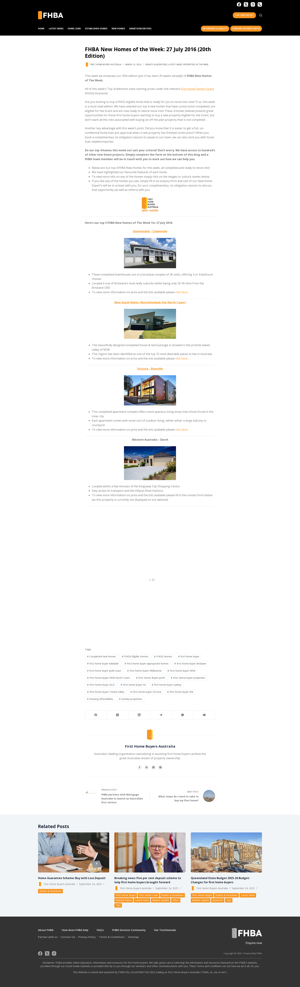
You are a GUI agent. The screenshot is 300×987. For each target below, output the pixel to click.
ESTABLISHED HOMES (96, 28)
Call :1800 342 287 (244, 15)
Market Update (160, 900)
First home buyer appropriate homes (146, 663)
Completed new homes (101, 656)
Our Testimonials (165, 930)
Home (41, 28)
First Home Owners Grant (197, 89)
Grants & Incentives (156, 64)
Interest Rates (124, 900)
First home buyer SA (133, 684)
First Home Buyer (126, 895)
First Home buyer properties (188, 677)
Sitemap (133, 937)
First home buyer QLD (101, 684)
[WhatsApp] (182, 715)
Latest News (56, 28)
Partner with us (47, 937)
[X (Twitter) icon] (153, 767)
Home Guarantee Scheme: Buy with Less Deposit (72, 878)
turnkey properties (130, 699)
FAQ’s (100, 930)
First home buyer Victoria (145, 691)
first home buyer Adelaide (103, 663)
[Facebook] (239, 4)
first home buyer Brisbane (190, 663)
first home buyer (188, 656)
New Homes (118, 28)
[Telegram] (161, 715)
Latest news (175, 64)
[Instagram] (253, 4)
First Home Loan (148, 895)
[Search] (260, 15)
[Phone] (260, 4)
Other (176, 900)
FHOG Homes (163, 656)
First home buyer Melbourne (144, 670)
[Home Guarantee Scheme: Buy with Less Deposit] (73, 852)
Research (217, 900)
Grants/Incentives (140, 28)
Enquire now (254, 943)
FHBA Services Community (129, 930)
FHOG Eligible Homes (135, 656)
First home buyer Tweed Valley (105, 691)
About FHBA (45, 930)
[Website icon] (146, 767)
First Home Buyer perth (150, 677)
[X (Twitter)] (246, 4)
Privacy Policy (87, 937)
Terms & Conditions (112, 937)
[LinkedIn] (139, 715)
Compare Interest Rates (246, 28)
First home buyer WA (180, 691)
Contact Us (68, 937)
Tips (118, 905)
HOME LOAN (74, 28)
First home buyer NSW (181, 670)
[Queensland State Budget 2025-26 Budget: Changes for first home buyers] (226, 852)
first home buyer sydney (166, 684)
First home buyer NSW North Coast (108, 677)
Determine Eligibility (215, 28)
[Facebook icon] (139, 767)
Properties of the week (195, 64)
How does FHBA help (75, 930)
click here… (182, 292)
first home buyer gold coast (104, 670)
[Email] (204, 715)
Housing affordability (100, 699)
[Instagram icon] (160, 767)
